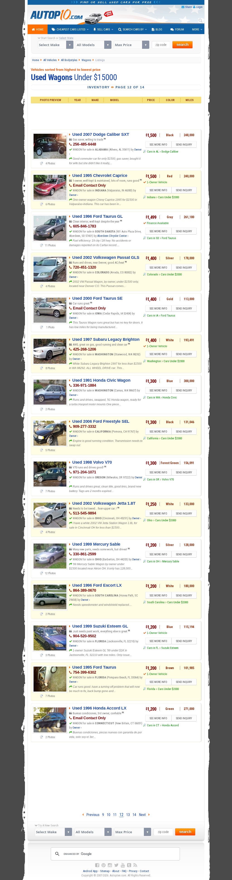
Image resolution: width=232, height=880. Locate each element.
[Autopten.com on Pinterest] (104, 865)
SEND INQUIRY (184, 144)
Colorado (152, 274)
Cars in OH (153, 561)
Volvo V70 (168, 479)
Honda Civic (169, 397)
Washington (154, 361)
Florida (151, 689)
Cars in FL (152, 648)
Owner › (73, 195)
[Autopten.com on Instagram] (110, 865)
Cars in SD (153, 238)
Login (199, 7)
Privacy (133, 871)
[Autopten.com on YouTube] (123, 865)
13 (128, 814)
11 (115, 814)
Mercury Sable (170, 561)
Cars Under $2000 (168, 197)
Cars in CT (153, 725)
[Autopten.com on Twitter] (116, 865)
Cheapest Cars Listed (71, 29)
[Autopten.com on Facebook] (97, 865)
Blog (159, 29)
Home (40, 29)
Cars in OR (153, 479)
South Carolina (155, 602)
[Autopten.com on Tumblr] (129, 865)
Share (188, 7)
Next (143, 814)
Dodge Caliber (170, 151)
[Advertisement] (116, 116)
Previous (91, 814)
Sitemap (105, 871)
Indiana (151, 197)
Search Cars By (133, 29)
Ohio (149, 520)
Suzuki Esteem (170, 648)
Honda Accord (170, 725)
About (115, 871)
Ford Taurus (169, 238)
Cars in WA (153, 397)
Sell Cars (103, 29)
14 (134, 814)
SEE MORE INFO (158, 144)
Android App (90, 871)
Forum (179, 29)
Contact (144, 871)
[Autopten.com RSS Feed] (135, 865)
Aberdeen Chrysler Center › (112, 235)
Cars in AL (153, 151)
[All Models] (93, 45)
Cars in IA (152, 315)
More (195, 29)
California (152, 438)
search (182, 44)
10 (108, 814)
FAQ (124, 871)
